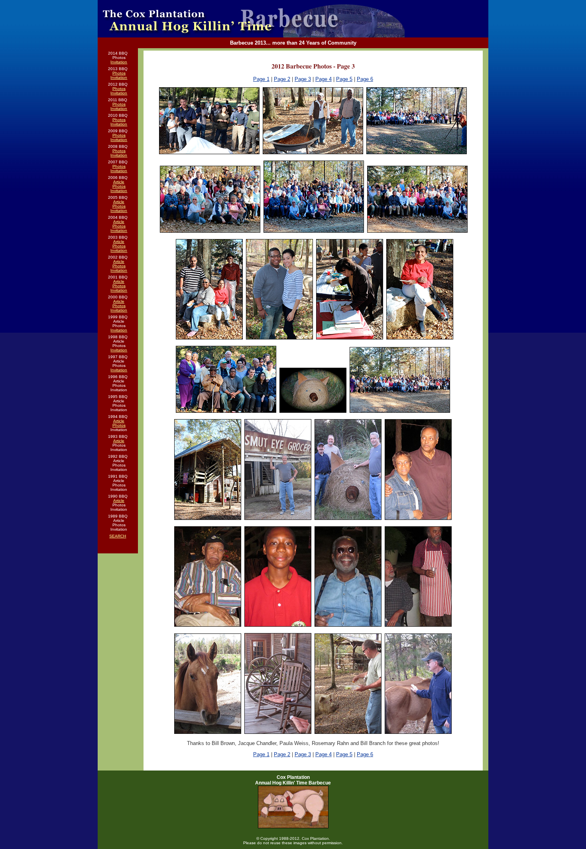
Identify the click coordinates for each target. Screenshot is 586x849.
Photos (119, 73)
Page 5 (344, 79)
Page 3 (303, 79)
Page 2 (282, 79)
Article (118, 182)
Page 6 (365, 79)
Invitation (118, 62)
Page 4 (323, 79)
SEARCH (117, 536)
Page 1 (261, 79)
